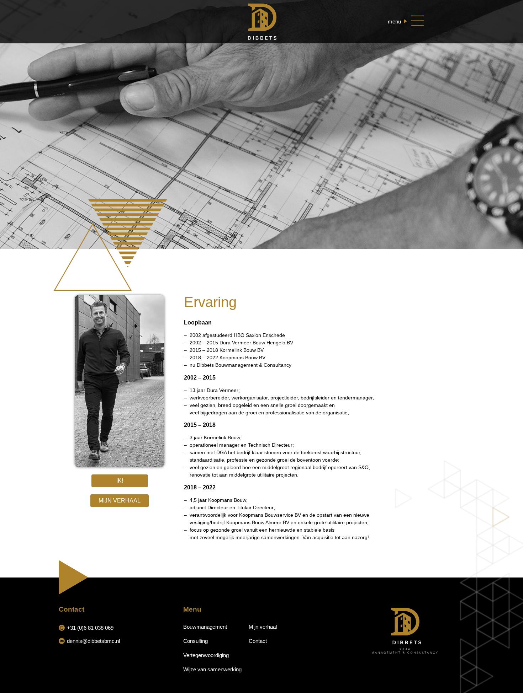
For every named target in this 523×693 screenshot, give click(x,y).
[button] (119, 480)
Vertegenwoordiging (206, 655)
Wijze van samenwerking (212, 669)
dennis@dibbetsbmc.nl (93, 641)
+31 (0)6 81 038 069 (90, 628)
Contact (258, 641)
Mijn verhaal (263, 627)
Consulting (195, 641)
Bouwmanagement (205, 627)
